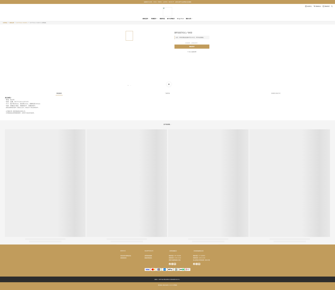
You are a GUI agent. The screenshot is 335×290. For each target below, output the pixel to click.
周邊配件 (153, 18)
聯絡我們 (192, 46)
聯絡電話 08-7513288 (175, 255)
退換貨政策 (123, 258)
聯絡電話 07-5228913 (199, 255)
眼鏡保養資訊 (148, 258)
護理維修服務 (148, 255)
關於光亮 (188, 18)
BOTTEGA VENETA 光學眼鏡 (38, 22)
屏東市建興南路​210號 (174, 260)
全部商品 (5, 22)
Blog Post (180, 18)
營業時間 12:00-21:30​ (175, 258)
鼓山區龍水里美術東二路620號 (201, 260)
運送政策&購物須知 (125, 255)
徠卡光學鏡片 (171, 18)
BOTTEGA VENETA (21, 22)
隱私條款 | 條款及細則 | (163, 285)
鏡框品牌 (145, 18)
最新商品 (162, 18)
